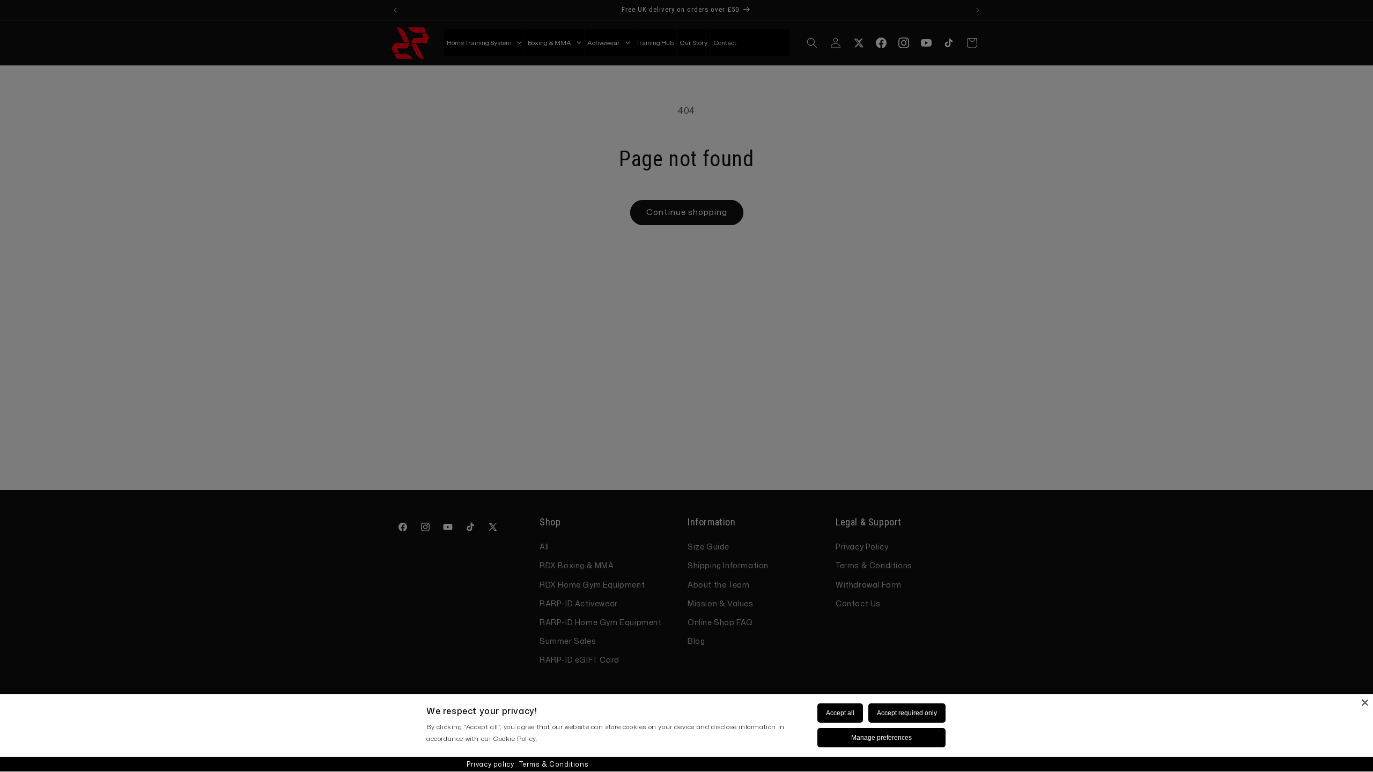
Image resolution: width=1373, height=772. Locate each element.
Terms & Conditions (553, 764)
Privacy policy (490, 764)
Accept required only (907, 713)
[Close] (1365, 702)
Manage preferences (881, 737)
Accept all (840, 713)
